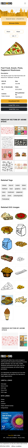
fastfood (4, 188)
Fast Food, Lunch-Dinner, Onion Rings (21, 246)
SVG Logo (4, 392)
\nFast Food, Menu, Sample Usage (7, 302)
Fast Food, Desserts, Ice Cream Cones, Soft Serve (7, 315)
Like (14, 36)
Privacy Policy (21, 437)
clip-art (11, 185)
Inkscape (3, 384)
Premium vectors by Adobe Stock (13, 121)
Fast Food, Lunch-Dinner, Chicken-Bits (21, 260)
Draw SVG (4, 390)
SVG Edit (3, 388)
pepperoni (19, 192)
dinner (24, 185)
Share (8, 31)
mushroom (11, 192)
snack (9, 195)
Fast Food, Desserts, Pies (7, 219)
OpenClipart (18, 97)
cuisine (18, 185)
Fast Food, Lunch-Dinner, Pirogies (21, 302)
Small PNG (14, 109)
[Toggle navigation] (25, 3)
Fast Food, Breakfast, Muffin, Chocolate (7, 273)
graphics (17, 188)
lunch (24, 188)
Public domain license (7, 405)
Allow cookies (16, 446)
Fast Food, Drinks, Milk (21, 233)
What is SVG (4, 386)
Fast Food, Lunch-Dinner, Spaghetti (21, 218)
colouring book (18, 195)
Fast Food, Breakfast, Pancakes (7, 232)
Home (2, 399)
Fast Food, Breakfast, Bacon (21, 274)
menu (3, 192)
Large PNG (14, 105)
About (2, 401)
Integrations (4, 407)
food (11, 188)
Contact (3, 403)
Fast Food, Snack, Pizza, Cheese (7, 288)
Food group (5, 199)
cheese (4, 185)
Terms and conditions (11, 437)
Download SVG (14, 101)
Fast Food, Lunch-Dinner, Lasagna (7, 260)
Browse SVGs (14, 23)
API (4, 437)
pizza (3, 195)
